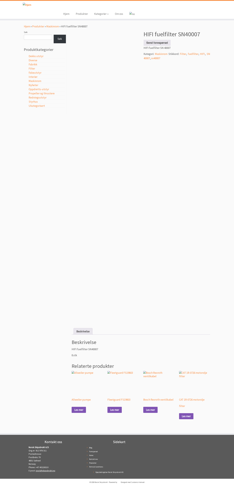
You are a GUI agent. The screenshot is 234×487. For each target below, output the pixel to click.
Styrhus (33, 101)
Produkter (82, 14)
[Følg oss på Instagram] (70, 6)
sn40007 (155, 58)
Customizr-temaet (138, 482)
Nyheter (33, 85)
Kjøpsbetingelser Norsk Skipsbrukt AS (109, 472)
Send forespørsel (157, 43)
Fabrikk (33, 64)
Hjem (66, 14)
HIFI (202, 54)
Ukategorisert (37, 106)
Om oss (119, 14)
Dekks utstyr (36, 56)
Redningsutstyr (37, 97)
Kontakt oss (93, 459)
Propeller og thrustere (42, 93)
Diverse (33, 60)
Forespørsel (93, 451)
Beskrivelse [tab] (83, 331)
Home (91, 455)
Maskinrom (52, 26)
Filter (32, 68)
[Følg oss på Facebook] (65, 6)
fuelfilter (193, 54)
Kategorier (100, 14)
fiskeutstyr (35, 72)
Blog (90, 448)
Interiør (33, 77)
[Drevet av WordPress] (118, 481)
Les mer (78, 410)
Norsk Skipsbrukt (101, 482)
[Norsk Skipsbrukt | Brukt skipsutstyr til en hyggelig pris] (27, 4)
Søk (26, 32)
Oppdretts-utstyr (39, 89)
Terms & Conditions (96, 467)
